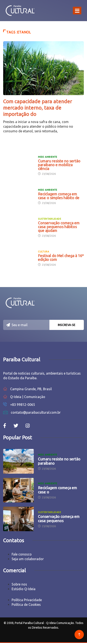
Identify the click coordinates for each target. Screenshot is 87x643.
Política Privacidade (27, 600)
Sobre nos (19, 584)
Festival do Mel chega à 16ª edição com (61, 257)
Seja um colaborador (28, 559)
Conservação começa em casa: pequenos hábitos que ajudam (59, 227)
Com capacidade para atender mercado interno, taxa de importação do (37, 108)
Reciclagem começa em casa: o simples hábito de (58, 196)
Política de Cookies (26, 604)
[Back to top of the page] (79, 634)
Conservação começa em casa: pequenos (59, 518)
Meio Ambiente (47, 157)
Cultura (43, 251)
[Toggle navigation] (77, 10)
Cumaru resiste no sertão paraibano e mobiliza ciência (59, 165)
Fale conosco (22, 554)
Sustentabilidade (49, 219)
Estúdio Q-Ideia (23, 589)
